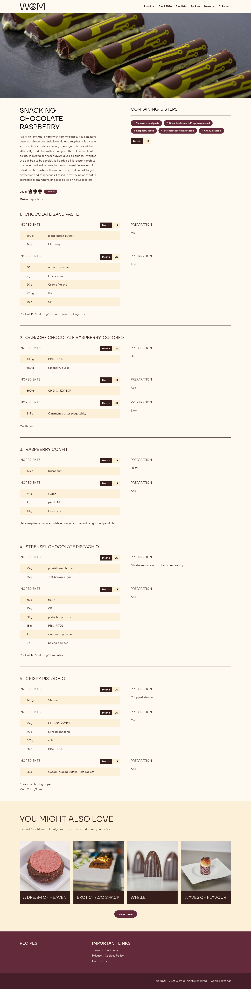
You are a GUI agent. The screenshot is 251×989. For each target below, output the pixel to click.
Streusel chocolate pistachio (179, 130)
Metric (137, 141)
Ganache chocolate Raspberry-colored (189, 123)
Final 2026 (165, 6)
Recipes (195, 6)
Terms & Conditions (105, 950)
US (147, 141)
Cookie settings (221, 981)
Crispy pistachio (212, 130)
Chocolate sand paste (147, 123)
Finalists (181, 6)
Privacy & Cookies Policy (108, 955)
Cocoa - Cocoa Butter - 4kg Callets (71, 771)
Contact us (99, 961)
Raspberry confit (145, 130)
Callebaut (225, 6)
